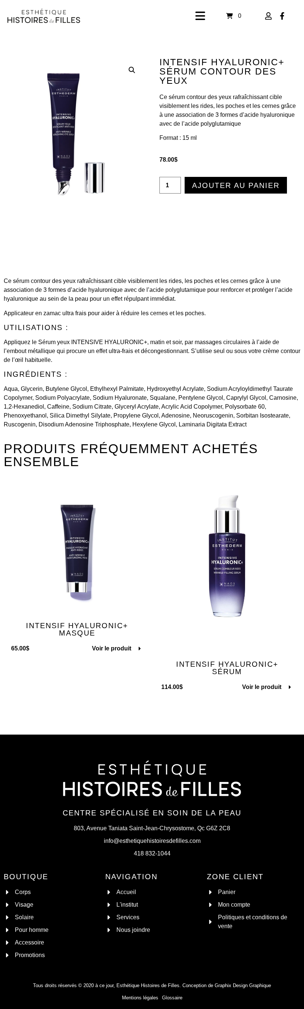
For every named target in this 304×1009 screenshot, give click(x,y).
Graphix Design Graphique (243, 985)
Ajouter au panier (236, 185)
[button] (132, 70)
